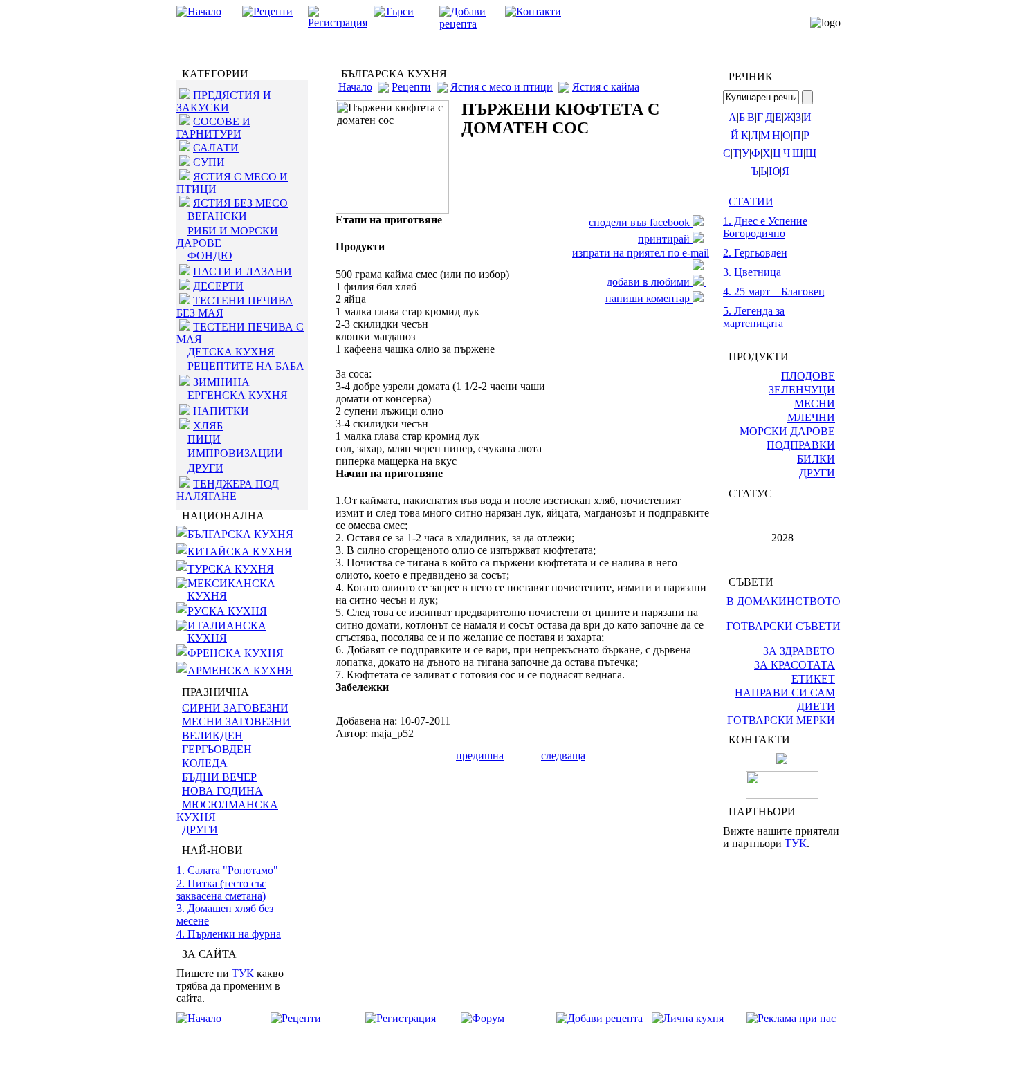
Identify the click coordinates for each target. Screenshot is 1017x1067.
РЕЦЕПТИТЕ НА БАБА (245, 366)
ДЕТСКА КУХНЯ (231, 352)
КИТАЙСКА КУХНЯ (239, 551)
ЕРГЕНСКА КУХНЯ (237, 395)
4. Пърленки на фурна (228, 934)
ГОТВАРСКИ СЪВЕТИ (783, 626)
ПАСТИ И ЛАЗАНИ (242, 271)
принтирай (665, 239)
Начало (355, 87)
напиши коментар (649, 298)
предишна (480, 755)
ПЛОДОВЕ (808, 376)
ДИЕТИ (816, 706)
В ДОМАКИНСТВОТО (783, 601)
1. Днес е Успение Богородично (765, 227)
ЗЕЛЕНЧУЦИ (802, 390)
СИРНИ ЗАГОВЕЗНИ (235, 708)
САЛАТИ (216, 148)
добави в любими (650, 282)
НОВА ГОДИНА (222, 791)
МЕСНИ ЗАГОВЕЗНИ (236, 721)
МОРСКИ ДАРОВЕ (787, 431)
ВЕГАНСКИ (217, 216)
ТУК (243, 973)
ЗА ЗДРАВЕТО (799, 651)
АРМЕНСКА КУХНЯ (240, 670)
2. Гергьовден (755, 253)
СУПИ (209, 162)
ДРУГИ (205, 468)
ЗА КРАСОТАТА (794, 665)
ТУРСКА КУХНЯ (230, 569)
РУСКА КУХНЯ (227, 611)
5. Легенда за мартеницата (754, 317)
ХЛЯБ (208, 426)
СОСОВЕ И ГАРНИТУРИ (213, 127)
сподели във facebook (641, 222)
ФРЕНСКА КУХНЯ (235, 653)
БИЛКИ (816, 459)
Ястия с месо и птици (501, 87)
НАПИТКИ (221, 411)
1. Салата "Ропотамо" (227, 870)
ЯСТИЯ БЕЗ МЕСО (240, 203)
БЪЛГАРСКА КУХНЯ (240, 534)
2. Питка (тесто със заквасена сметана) (221, 890)
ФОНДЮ (209, 255)
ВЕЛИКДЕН (212, 735)
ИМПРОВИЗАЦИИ (235, 453)
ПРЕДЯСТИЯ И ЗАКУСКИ (223, 101)
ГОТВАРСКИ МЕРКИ (781, 720)
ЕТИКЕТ (813, 679)
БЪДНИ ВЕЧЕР (219, 777)
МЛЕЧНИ (811, 417)
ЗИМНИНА (221, 382)
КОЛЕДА (205, 763)
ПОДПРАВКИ (801, 445)
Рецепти (411, 87)
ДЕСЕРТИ (218, 286)
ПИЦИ (204, 439)
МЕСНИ (814, 403)
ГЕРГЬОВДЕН (217, 749)
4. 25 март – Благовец (774, 291)
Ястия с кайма (605, 87)
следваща (563, 755)
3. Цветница (752, 272)
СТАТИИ (751, 201)
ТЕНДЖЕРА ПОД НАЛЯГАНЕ (227, 490)
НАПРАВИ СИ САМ (785, 692)
